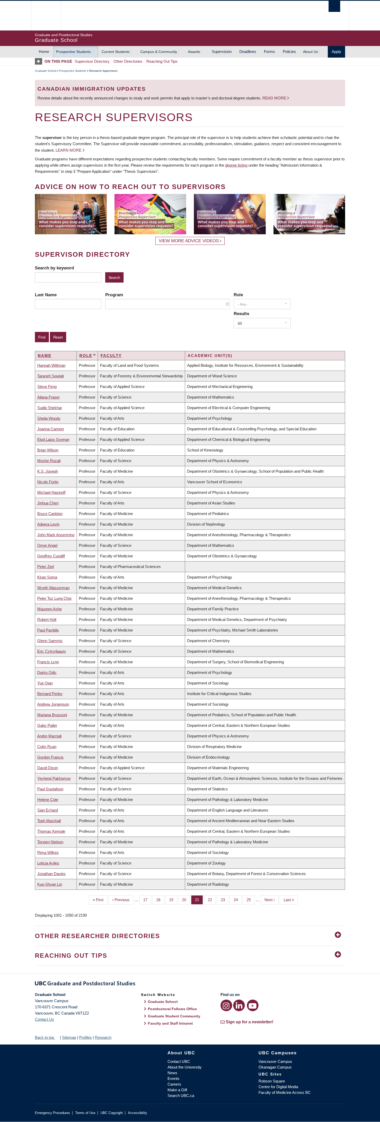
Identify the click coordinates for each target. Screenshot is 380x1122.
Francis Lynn (48, 662)
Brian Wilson (47, 450)
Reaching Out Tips (162, 61)
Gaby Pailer (47, 725)
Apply (336, 51)
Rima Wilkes (48, 852)
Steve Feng (47, 386)
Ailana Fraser (48, 397)
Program (114, 294)
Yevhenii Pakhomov (54, 778)
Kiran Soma (47, 577)
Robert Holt (46, 619)
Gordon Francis (50, 757)
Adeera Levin (48, 524)
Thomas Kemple (51, 831)
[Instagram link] (226, 1005)
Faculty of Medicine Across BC (285, 1092)
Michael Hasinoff (51, 492)
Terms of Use (85, 1113)
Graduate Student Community (174, 1016)
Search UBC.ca (181, 1095)
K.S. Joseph (47, 471)
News (172, 1073)
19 (173, 900)
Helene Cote (47, 799)
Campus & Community (158, 52)
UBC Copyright (112, 1113)
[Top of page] (39, 61)
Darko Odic (47, 672)
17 (147, 900)
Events (173, 1078)
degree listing (236, 165)
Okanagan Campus (275, 1067)
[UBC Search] (334, 6)
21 (199, 900)
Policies (289, 51)
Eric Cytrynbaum (51, 651)
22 (212, 900)
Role (238, 294)
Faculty (111, 355)
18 (160, 900)
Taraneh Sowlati (50, 376)
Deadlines (247, 51)
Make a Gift (177, 1090)
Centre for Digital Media (278, 1087)
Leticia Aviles (48, 863)
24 (238, 900)
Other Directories (127, 61)
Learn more (68, 150)
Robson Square (272, 1081)
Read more (274, 98)
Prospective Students (73, 52)
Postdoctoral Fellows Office (172, 1009)
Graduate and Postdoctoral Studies (190, 984)
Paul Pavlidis (48, 630)
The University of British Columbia (46, 15)
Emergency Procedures (52, 1113)
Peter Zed (45, 566)
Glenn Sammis (50, 640)
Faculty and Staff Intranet (170, 1023)
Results (241, 313)
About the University (185, 1067)
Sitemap (69, 1037)
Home (44, 51)
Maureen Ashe (49, 609)
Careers (174, 1084)
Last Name (46, 294)
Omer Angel (47, 545)
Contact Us (44, 1019)
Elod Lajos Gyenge (53, 439)
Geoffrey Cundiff (51, 556)
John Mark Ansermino (55, 535)
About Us (310, 52)
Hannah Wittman (51, 365)
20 (186, 900)
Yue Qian (45, 683)
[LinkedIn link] (239, 1005)
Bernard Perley (50, 693)
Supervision (222, 51)
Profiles (85, 1037)
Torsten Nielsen (50, 842)
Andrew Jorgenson (53, 704)
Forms (269, 51)
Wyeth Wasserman (53, 588)
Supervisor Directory (92, 61)
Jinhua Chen (47, 503)
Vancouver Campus (275, 1061)
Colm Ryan (46, 746)
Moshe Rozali (48, 460)
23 (225, 900)
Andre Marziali (49, 736)
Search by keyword (54, 268)
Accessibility (137, 1113)
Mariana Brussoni (52, 715)
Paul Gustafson (50, 789)
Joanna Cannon (50, 429)
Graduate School (45, 70)
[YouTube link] (253, 1005)
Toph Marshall (49, 821)
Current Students (116, 52)
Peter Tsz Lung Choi (54, 598)
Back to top (45, 1037)
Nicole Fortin (47, 482)
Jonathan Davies (51, 873)
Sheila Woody (48, 418)
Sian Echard (47, 810)
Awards (194, 52)
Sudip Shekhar (49, 408)
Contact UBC (179, 1061)
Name (44, 355)
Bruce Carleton (50, 513)
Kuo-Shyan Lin (49, 884)
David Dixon (47, 768)
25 (251, 900)
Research (103, 1037)
